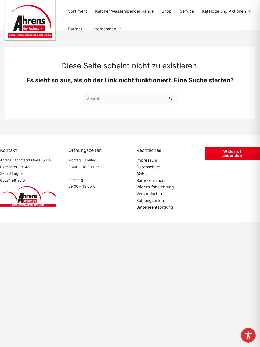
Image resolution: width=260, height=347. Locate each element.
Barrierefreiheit (150, 180)
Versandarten (149, 193)
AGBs (141, 173)
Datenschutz (148, 166)
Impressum (146, 160)
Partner (75, 28)
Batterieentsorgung (154, 207)
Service (187, 11)
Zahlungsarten (150, 200)
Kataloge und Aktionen (224, 11)
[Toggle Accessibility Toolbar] (248, 335)
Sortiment (77, 11)
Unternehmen (103, 28)
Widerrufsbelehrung (155, 187)
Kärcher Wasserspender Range (124, 11)
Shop (167, 11)
